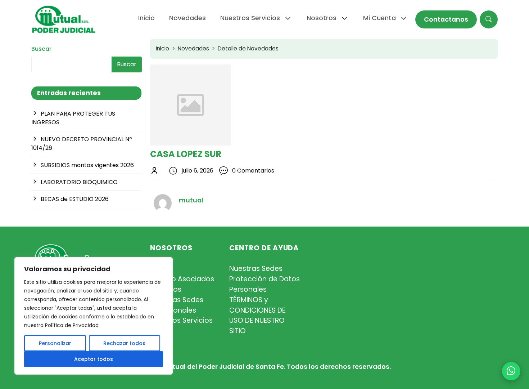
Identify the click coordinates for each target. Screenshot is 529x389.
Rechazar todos (124, 343)
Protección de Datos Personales (264, 284)
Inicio (162, 48)
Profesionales (173, 310)
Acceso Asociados (182, 279)
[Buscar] (489, 19)
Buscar (41, 49)
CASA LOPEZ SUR (185, 154)
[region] (93, 316)
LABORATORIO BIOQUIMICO (79, 182)
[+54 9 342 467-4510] (511, 371)
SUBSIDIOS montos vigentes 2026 (87, 165)
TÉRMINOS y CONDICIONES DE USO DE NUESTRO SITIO (257, 315)
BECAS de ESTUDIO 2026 (75, 199)
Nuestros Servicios (181, 320)
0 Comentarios (253, 170)
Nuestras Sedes (176, 300)
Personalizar (55, 343)
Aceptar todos (93, 359)
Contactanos (446, 19)
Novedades (193, 48)
